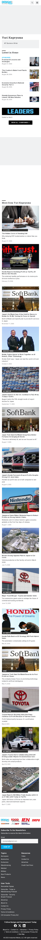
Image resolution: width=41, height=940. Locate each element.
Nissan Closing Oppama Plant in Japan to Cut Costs (18, 556)
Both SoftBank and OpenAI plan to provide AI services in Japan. (20, 320)
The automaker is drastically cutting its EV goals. (18, 641)
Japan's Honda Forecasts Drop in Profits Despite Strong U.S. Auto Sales (20, 476)
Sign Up (7, 847)
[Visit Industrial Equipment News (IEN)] (25, 820)
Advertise (23, 930)
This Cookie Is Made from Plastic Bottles (14, 71)
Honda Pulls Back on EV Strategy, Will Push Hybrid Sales (20, 637)
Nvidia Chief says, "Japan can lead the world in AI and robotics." (20, 360)
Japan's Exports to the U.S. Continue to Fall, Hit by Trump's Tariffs (20, 395)
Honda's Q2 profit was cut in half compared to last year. (19, 481)
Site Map (21, 934)
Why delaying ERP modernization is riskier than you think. (19, 237)
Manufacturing (8, 351)
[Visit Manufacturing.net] (15, 823)
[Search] (32, 3)
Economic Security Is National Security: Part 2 (13, 84)
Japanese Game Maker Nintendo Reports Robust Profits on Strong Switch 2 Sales (20, 516)
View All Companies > (20, 122)
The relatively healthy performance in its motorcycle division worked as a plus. (20, 277)
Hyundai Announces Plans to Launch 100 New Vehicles (12, 96)
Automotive (7, 268)
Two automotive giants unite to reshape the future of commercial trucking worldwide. (20, 600)
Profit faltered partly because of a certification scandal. (18, 720)
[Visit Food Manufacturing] (15, 820)
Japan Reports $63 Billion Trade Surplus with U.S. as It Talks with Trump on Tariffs (20, 796)
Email (3, 837)
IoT (4, 311)
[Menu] (37, 3)
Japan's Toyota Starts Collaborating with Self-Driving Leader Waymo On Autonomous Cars (19, 756)
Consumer (6, 512)
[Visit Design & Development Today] (5, 820)
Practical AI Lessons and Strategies (11, 60)
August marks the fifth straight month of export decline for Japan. (18, 400)
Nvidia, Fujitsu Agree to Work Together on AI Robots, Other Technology (18, 355)
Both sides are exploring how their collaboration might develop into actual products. (20, 760)
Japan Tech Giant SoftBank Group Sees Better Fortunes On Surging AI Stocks (19, 436)
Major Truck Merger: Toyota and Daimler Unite (19, 596)
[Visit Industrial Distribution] (5, 823)
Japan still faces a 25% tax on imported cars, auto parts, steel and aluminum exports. (19, 801)
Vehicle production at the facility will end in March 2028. (19, 561)
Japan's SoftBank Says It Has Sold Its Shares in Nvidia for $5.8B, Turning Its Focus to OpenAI (19, 315)
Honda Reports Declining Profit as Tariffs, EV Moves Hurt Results (19, 273)
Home (5, 671)
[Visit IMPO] (36, 820)
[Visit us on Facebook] (15, 925)
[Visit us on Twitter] (19, 925)
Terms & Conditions (12, 932)
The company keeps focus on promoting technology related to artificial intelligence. (20, 680)
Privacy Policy (33, 930)
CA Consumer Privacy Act (29, 932)
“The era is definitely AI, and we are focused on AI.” (19, 439)
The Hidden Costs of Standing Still (14, 233)
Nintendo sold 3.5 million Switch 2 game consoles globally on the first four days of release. (19, 521)
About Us (6, 930)
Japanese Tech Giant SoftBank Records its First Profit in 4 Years (20, 675)
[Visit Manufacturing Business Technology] (25, 823)
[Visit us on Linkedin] (24, 925)
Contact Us (14, 930)
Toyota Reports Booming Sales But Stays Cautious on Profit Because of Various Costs (18, 715)
